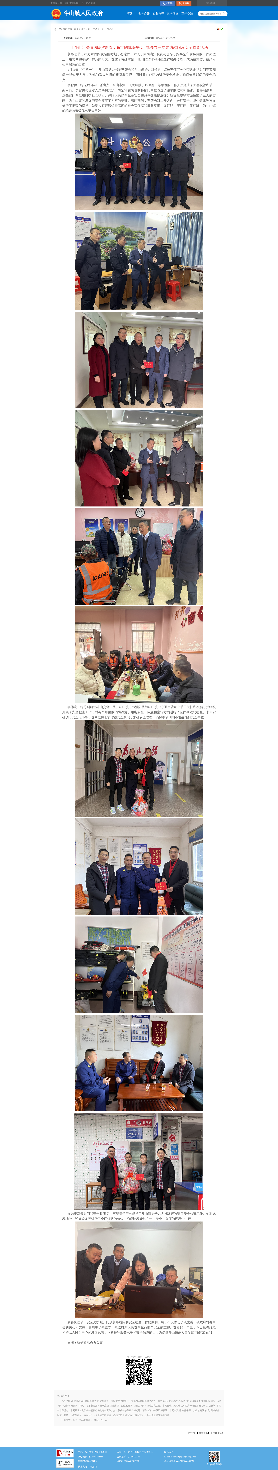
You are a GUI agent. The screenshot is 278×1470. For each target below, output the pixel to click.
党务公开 (144, 13)
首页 (129, 13)
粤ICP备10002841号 (87, 1461)
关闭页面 (217, 1433)
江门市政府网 (72, 3)
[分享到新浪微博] (218, 29)
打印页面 (203, 1433)
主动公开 (97, 29)
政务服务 (173, 13)
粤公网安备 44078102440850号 (179, 1461)
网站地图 (168, 1452)
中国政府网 (56, 3)
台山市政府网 (88, 3)
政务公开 (158, 13)
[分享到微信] (222, 29)
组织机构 (210, 3)
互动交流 (187, 13)
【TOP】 (191, 1433)
